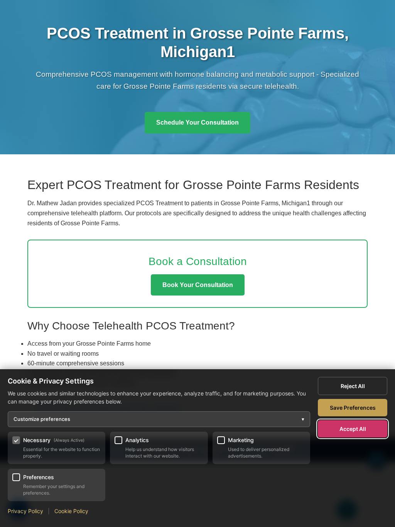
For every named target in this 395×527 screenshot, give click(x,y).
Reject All (353, 386)
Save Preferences (353, 407)
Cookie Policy (71, 511)
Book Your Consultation (197, 285)
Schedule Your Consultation (197, 122)
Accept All (352, 429)
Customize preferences (159, 419)
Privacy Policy (25, 511)
